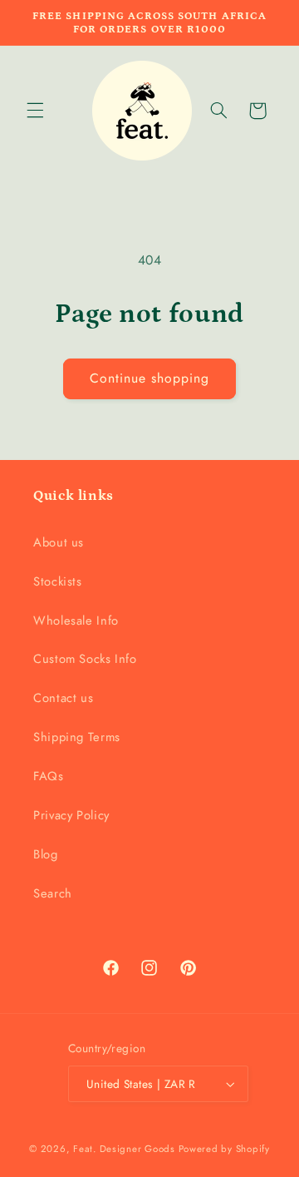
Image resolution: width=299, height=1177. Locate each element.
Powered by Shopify (224, 1148)
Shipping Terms (76, 737)
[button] (35, 110)
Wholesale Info (76, 620)
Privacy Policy (71, 815)
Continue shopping (150, 378)
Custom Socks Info (85, 659)
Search (52, 893)
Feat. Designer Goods (124, 1148)
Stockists (57, 581)
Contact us (63, 698)
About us (58, 542)
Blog (45, 854)
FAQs (48, 776)
